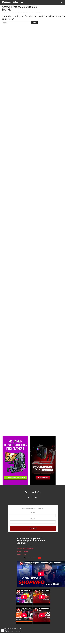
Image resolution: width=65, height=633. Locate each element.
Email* (33, 519)
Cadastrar (33, 528)
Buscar (34, 22)
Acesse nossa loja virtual (25, 549)
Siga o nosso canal (30, 558)
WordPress (18, 631)
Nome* (33, 512)
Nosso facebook (22, 551)
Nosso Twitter (21, 554)
